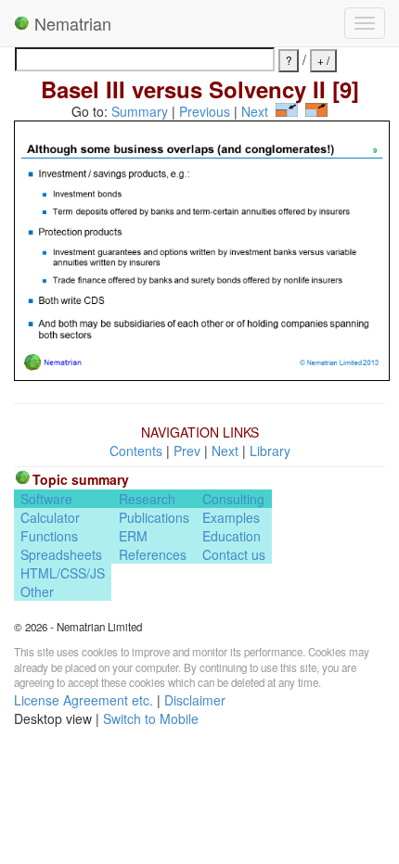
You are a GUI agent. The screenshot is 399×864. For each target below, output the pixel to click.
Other (37, 591)
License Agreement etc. (83, 700)
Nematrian (70, 23)
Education (231, 536)
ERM (133, 536)
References (153, 554)
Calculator (50, 517)
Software (46, 498)
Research (147, 498)
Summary (139, 111)
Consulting (233, 498)
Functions (49, 536)
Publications (154, 517)
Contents (135, 450)
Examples (231, 517)
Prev (187, 450)
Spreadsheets (61, 554)
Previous (204, 111)
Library (270, 450)
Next (254, 111)
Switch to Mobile (151, 718)
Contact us (233, 554)
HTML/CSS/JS (62, 573)
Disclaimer (194, 700)
